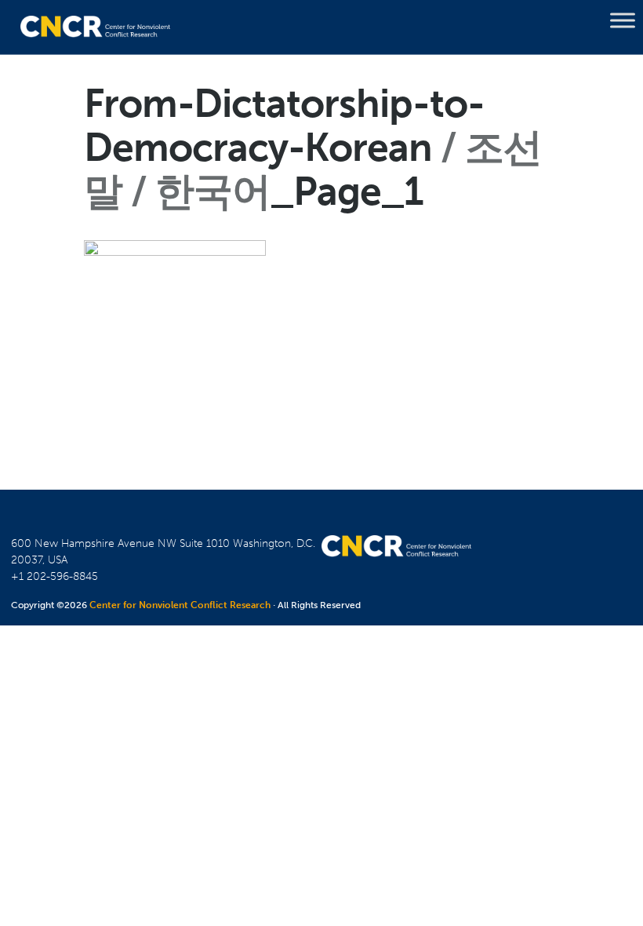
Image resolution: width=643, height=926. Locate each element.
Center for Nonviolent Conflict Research (180, 605)
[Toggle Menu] (622, 20)
